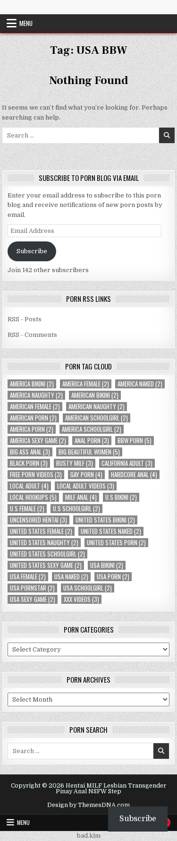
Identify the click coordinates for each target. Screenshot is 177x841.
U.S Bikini (121, 497)
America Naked (140, 383)
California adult (126, 463)
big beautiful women (89, 451)
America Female (85, 383)
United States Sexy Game (46, 565)
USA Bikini (106, 565)
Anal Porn (92, 440)
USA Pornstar (32, 588)
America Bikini (32, 383)
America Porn (31, 429)
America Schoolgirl (91, 429)
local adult (29, 485)
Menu (26, 23)
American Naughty (96, 406)
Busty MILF (74, 463)
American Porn (33, 417)
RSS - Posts (25, 319)
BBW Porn (135, 440)
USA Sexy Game (32, 599)
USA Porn (113, 576)
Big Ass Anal (30, 451)
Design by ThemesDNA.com (88, 805)
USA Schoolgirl (87, 588)
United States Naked (111, 531)
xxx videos (81, 599)
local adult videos (85, 485)
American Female (35, 406)
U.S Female (27, 508)
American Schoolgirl (96, 417)
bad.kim (89, 835)
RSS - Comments (32, 334)
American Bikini (94, 395)
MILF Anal (81, 497)
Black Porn (29, 463)
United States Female (41, 531)
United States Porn (116, 542)
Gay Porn (86, 474)
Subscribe (32, 251)
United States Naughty (44, 542)
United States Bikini (105, 519)
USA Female (28, 576)
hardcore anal (134, 474)
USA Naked (71, 576)
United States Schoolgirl (47, 553)
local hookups (33, 497)
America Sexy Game (38, 440)
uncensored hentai (38, 519)
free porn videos (36, 474)
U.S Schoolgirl (76, 508)
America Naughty (36, 395)
